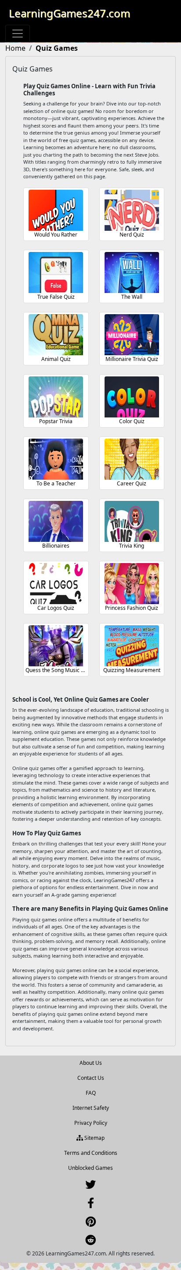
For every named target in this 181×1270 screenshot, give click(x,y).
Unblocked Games (90, 1168)
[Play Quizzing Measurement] (132, 645)
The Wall (131, 297)
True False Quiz (56, 297)
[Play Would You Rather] (56, 210)
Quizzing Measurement (131, 670)
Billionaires (55, 545)
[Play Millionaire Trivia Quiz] (132, 334)
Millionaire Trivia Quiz (131, 359)
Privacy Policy (90, 1123)
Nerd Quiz (131, 234)
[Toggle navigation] (17, 33)
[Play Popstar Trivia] (56, 396)
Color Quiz (132, 421)
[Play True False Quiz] (56, 272)
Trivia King (131, 545)
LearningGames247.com (69, 13)
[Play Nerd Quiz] (132, 210)
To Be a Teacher (56, 483)
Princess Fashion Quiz (131, 608)
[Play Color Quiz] (132, 396)
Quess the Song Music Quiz (58, 670)
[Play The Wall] (132, 272)
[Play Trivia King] (132, 521)
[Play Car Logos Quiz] (56, 583)
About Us (91, 1063)
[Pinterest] (91, 1223)
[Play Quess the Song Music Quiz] (56, 645)
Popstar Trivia (55, 421)
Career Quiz (131, 483)
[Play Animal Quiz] (56, 334)
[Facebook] (90, 1205)
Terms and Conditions (90, 1153)
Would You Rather (55, 234)
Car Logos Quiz (55, 608)
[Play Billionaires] (56, 521)
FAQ (91, 1093)
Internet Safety (90, 1108)
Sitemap (94, 1138)
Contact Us (90, 1078)
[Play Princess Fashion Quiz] (132, 583)
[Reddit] (90, 1242)
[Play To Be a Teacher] (56, 459)
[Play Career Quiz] (132, 459)
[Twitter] (90, 1186)
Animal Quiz (56, 359)
